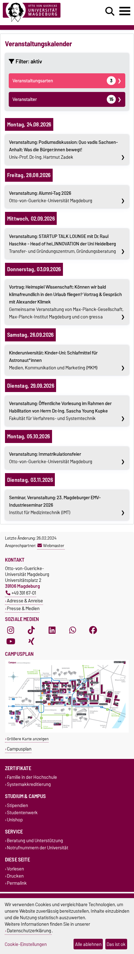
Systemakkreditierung (29, 784)
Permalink (17, 883)
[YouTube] (10, 641)
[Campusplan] (67, 731)
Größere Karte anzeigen (28, 739)
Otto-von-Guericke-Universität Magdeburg (50, 196)
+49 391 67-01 (24, 593)
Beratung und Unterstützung (35, 840)
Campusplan (19, 749)
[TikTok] (31, 630)
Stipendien (17, 805)
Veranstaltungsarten (62, 80)
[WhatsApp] (72, 630)
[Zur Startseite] (41, 12)
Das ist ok (116, 944)
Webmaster (53, 545)
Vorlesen (15, 868)
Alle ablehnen (88, 944)
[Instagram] (10, 630)
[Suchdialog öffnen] (109, 11)
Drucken (15, 875)
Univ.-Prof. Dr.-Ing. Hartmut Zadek (63, 150)
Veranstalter (62, 99)
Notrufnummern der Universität (37, 847)
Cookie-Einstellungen (26, 944)
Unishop (15, 819)
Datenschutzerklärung (29, 930)
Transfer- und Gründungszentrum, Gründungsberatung (62, 244)
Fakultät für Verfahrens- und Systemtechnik (60, 411)
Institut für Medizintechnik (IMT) (55, 505)
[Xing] (31, 641)
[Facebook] (93, 630)
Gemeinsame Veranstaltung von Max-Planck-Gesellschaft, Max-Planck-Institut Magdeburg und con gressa (66, 302)
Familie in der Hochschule (32, 777)
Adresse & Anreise (25, 601)
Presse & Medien (23, 608)
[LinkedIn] (52, 630)
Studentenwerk (22, 812)
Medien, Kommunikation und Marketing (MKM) (53, 360)
